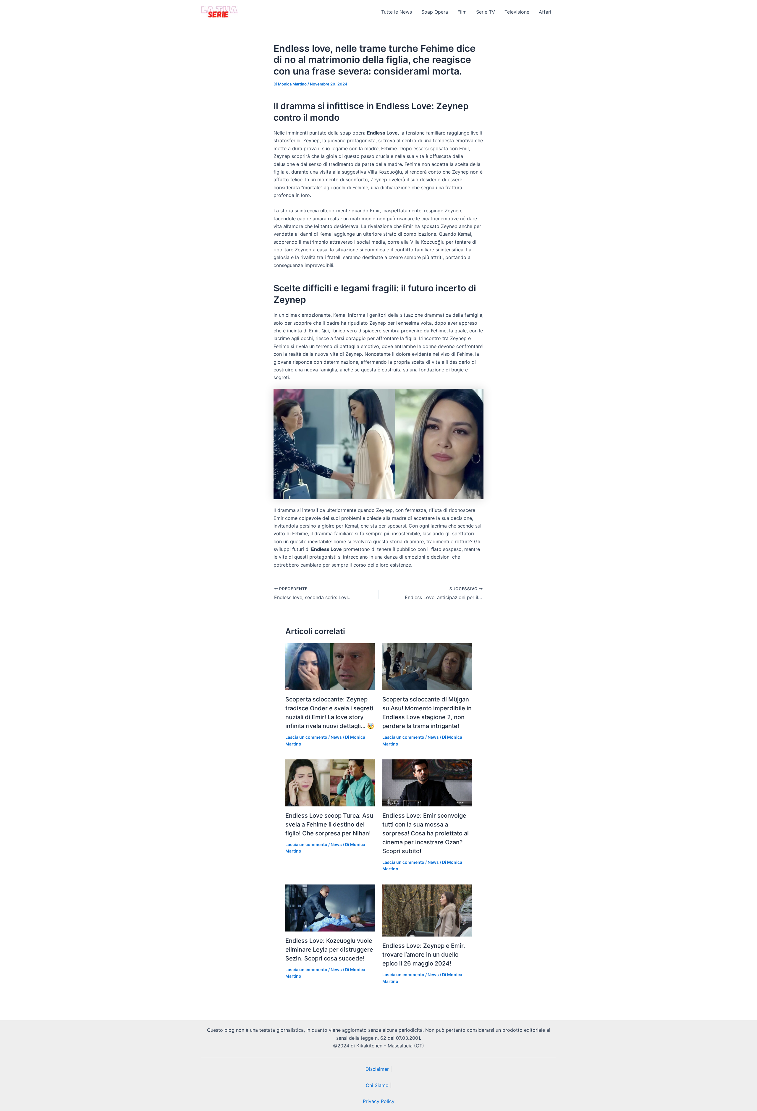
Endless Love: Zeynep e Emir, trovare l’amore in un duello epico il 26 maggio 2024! (423, 954)
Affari (545, 12)
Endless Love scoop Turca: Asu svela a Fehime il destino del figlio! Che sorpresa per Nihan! (329, 824)
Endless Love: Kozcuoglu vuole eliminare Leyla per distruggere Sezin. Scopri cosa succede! (329, 949)
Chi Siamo (377, 1085)
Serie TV (485, 12)
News (336, 737)
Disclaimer (377, 1069)
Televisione (516, 12)
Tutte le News (396, 12)
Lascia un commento (306, 737)
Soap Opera (434, 12)
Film (462, 12)
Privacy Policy (378, 1101)
